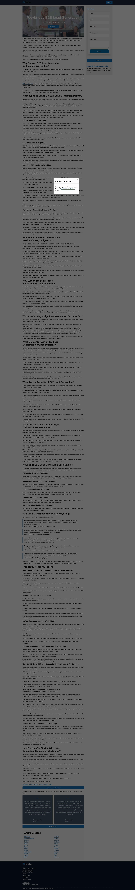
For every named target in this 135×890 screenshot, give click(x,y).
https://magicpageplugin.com (68, 188)
